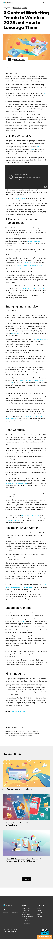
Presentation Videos (27, 916)
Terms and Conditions (10, 933)
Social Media (17, 8)
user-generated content (13, 520)
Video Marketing (26, 923)
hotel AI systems (19, 198)
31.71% (21, 621)
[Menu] (47, 2)
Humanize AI (28, 263)
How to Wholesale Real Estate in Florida (31, 288)
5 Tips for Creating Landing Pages (18, 789)
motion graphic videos (40, 339)
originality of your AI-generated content (29, 265)
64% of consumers (34, 241)
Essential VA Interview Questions (16, 483)
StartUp (24, 8)
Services (39, 912)
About (39, 908)
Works (39, 910)
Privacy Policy (13, 931)
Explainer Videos (26, 908)
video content (15, 333)
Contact (39, 916)
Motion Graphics (26, 914)
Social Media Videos (27, 921)
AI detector (23, 269)
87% (44, 93)
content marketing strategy (30, 515)
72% (38, 147)
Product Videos (26, 919)
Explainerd (7, 929)
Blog (38, 914)
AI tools (31, 149)
